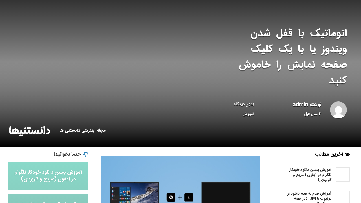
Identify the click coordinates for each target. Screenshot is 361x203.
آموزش (248, 114)
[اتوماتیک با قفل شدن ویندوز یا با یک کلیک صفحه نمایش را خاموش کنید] (180, 196)
